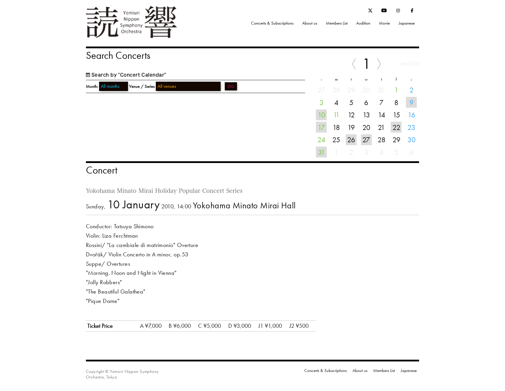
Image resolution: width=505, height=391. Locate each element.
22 (396, 127)
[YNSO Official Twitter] (370, 11)
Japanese (407, 23)
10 (321, 114)
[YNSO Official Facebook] (412, 12)
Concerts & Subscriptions (272, 23)
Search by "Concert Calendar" (128, 75)
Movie (384, 23)
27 (366, 139)
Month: (92, 86)
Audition (363, 23)
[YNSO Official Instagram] (398, 12)
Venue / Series (142, 86)
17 (321, 127)
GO (231, 86)
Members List (336, 23)
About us (309, 23)
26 (351, 139)
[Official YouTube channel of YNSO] (384, 12)
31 (321, 152)
